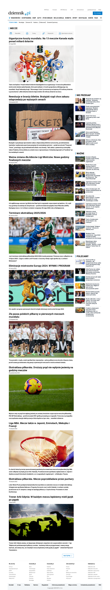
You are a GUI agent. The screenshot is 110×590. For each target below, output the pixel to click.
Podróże (31, 578)
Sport (30, 574)
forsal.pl (55, 9)
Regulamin (45, 585)
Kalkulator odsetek (92, 574)
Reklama (27, 585)
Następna (67, 555)
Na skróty (12, 564)
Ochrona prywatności (58, 585)
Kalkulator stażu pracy (93, 570)
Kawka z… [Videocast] (39, 22)
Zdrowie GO (28, 22)
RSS (100, 585)
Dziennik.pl (32, 564)
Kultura (49, 580)
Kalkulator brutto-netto (94, 576)
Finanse (68, 568)
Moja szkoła (50, 572)
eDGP (10, 570)
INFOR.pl (46, 9)
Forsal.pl (11, 572)
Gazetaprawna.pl (13, 568)
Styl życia (68, 578)
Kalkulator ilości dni (93, 568)
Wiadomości (32, 572)
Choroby (68, 574)
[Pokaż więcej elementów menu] (101, 18)
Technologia (32, 568)
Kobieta (49, 566)
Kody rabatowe (51, 568)
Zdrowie (31, 576)
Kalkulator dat (91, 566)
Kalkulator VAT (91, 572)
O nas (19, 585)
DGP (72, 9)
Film (48, 576)
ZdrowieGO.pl (80, 9)
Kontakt (11, 585)
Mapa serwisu (72, 585)
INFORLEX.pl (64, 9)
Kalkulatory (91, 564)
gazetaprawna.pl (92, 9)
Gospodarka (32, 570)
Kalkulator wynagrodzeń (94, 578)
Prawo (67, 566)
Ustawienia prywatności (88, 585)
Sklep (99, 9)
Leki (67, 570)
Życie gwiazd (50, 574)
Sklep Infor (11, 578)
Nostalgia (21, 22)
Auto (30, 566)
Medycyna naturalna (71, 572)
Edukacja (49, 570)
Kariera (35, 585)
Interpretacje (12, 576)
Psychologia (69, 576)
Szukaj (98, 13)
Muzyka (49, 578)
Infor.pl (10, 566)
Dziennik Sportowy (52, 22)
